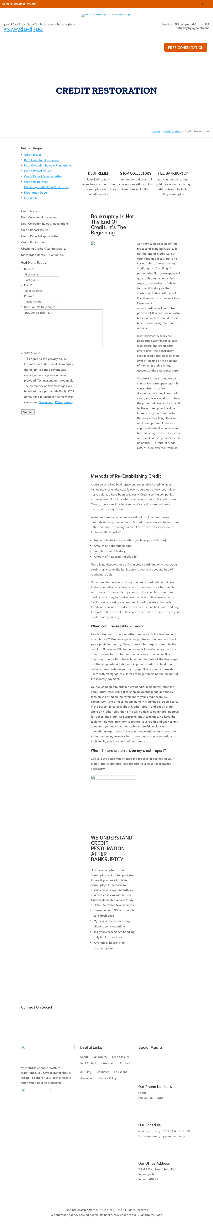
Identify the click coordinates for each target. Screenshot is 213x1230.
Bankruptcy (17, 43)
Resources (16, 51)
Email (28, 285)
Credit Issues (46, 43)
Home (156, 131)
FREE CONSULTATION (185, 47)
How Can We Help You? (39, 307)
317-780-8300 (158, 1092)
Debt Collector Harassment (88, 43)
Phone (29, 296)
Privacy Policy (64, 402)
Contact (125, 1063)
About (124, 43)
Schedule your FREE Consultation (113, 963)
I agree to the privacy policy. (48, 358)
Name (28, 269)
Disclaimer (46, 402)
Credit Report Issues (37, 171)
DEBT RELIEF (98, 172)
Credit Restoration (36, 181)
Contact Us (31, 198)
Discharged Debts (36, 192)
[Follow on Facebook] (208, 4)
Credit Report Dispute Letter (43, 176)
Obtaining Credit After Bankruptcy (46, 187)
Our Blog (40, 51)
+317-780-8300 (23, 29)
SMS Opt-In (32, 353)
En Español (121, 1072)
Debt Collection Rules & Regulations (48, 165)
